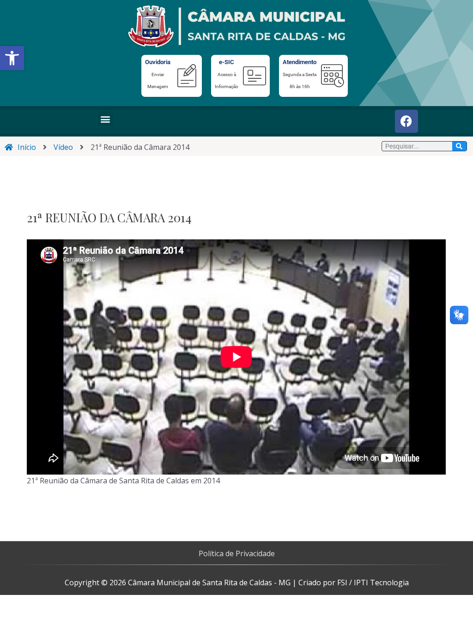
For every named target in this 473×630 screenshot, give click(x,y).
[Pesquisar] (459, 146)
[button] (12, 58)
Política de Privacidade (237, 553)
